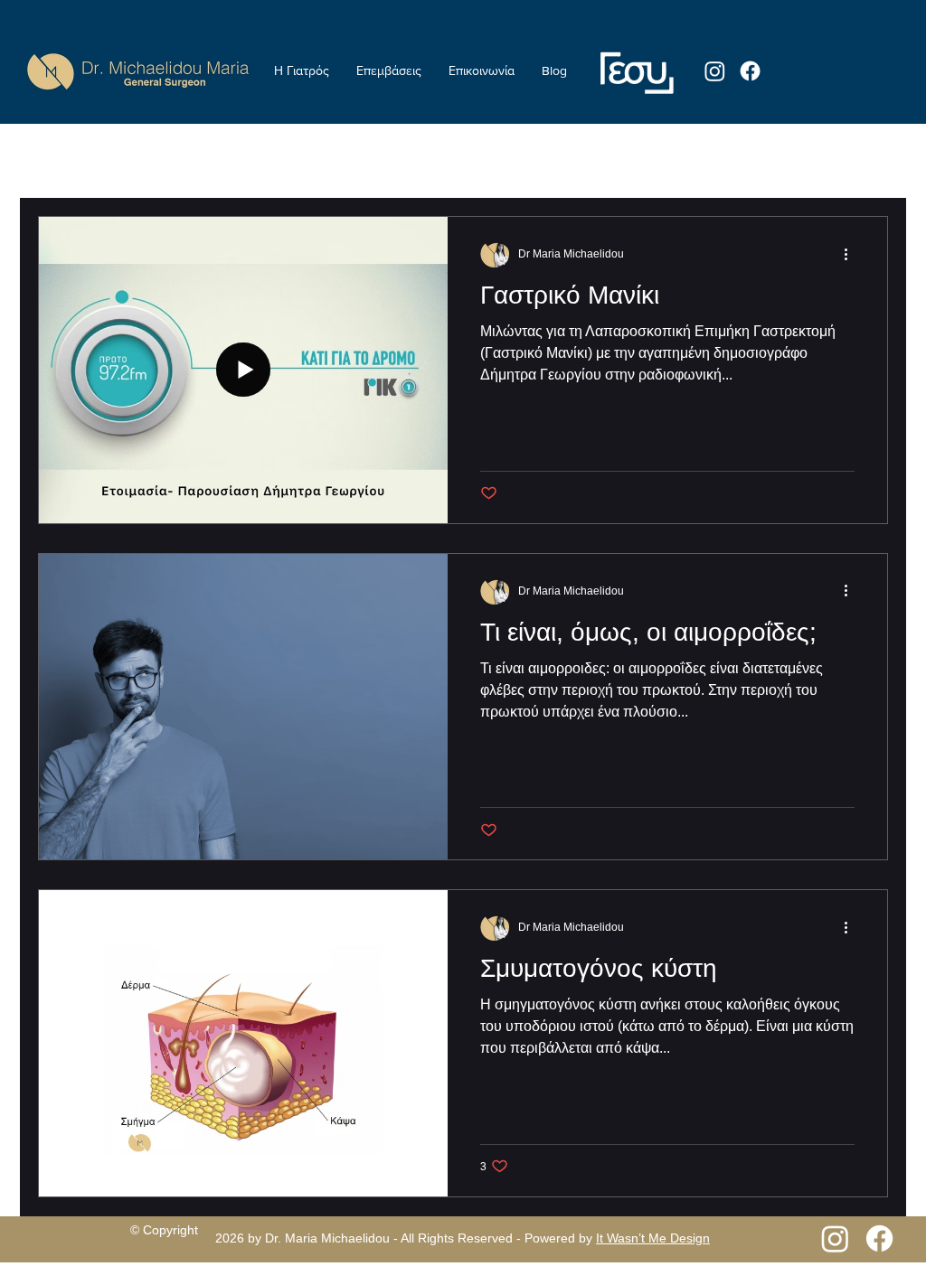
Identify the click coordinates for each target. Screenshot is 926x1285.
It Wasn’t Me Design (653, 1238)
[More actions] (852, 254)
